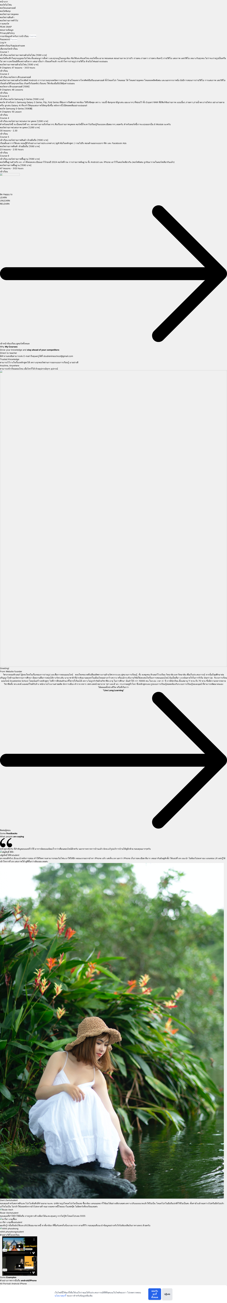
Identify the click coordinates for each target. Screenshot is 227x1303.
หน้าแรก (4, 1)
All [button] (1, 1283)
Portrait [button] (7, 1283)
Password (5, 39)
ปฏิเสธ (167, 1294)
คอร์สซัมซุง (5, 11)
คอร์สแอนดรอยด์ (8, 8)
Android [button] (15, 1283)
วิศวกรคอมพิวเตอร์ (11, 674)
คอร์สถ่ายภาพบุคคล (9, 14)
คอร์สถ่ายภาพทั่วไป (9, 20)
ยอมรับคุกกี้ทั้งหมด (154, 1294)
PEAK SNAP (6, 26)
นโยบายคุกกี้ (60, 1295)
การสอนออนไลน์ (161, 677)
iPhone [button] (23, 1283)
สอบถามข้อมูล (6, 30)
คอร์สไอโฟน (6, 4)
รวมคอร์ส (4, 23)
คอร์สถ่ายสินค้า (7, 17)
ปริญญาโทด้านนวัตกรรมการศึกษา (16, 677)
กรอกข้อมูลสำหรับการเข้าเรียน (14, 36)
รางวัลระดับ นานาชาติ (63, 677)
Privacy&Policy (7, 33)
